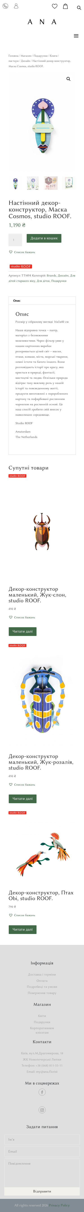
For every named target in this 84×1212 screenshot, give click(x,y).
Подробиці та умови (42, 987)
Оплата (42, 981)
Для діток (43, 280)
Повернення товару (42, 993)
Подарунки (40, 55)
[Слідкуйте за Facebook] (42, 1092)
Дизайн (25, 61)
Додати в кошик (44, 238)
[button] (69, 79)
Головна (13, 55)
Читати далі (23, 631)
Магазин (26, 55)
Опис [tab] (16, 300)
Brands (51, 275)
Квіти (42, 1016)
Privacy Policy (59, 1205)
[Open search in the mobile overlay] (79, 8)
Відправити (42, 1191)
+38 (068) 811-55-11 (49, 1065)
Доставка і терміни (42, 974)
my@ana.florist (47, 1072)
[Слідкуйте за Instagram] (42, 1109)
